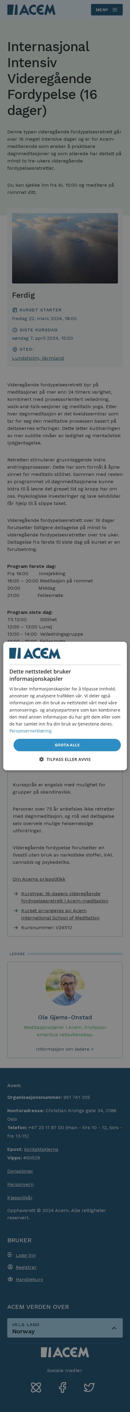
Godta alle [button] (67, 745)
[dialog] (65, 706)
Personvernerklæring (30, 731)
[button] (65, 759)
